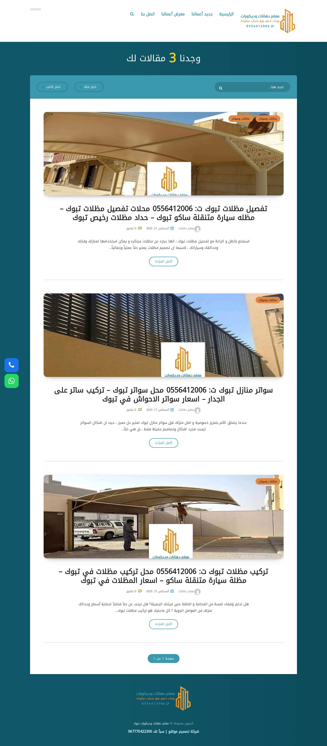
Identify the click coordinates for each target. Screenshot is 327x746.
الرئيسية (226, 14)
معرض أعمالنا (173, 14)
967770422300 (140, 731)
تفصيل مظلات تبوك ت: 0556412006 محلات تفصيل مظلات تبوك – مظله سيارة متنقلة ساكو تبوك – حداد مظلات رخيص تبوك (163, 213)
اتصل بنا (148, 14)
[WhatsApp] (11, 381)
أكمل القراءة (163, 261)
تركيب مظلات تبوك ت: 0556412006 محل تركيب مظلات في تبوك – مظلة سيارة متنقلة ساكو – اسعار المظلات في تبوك (163, 576)
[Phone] (11, 365)
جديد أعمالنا (202, 14)
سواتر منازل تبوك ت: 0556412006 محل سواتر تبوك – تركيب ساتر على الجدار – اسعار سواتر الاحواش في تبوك (163, 394)
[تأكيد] (221, 88)
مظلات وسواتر (268, 118)
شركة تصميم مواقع (183, 731)
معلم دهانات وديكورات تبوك (151, 723)
